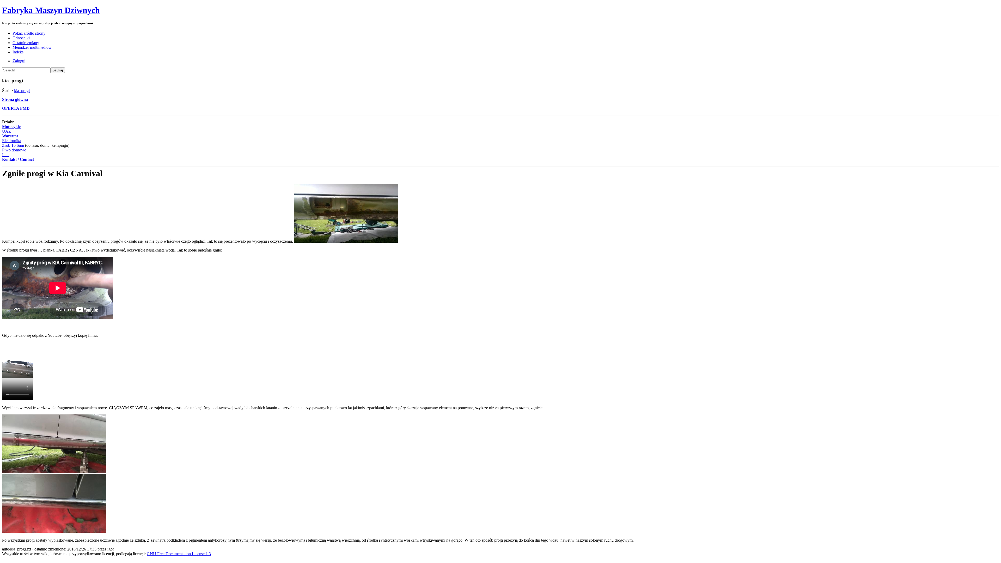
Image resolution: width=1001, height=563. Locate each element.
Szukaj (57, 70)
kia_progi (22, 90)
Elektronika (11, 140)
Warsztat (10, 136)
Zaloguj (19, 61)
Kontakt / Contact (18, 159)
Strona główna (15, 99)
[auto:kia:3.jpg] (54, 531)
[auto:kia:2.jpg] (54, 471)
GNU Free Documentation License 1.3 (179, 554)
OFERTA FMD (16, 108)
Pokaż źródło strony (29, 33)
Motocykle (11, 126)
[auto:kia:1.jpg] (346, 241)
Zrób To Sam (13, 145)
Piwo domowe (14, 150)
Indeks (18, 52)
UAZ (6, 131)
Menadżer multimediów (32, 47)
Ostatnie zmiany (26, 42)
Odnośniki (21, 38)
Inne (5, 154)
